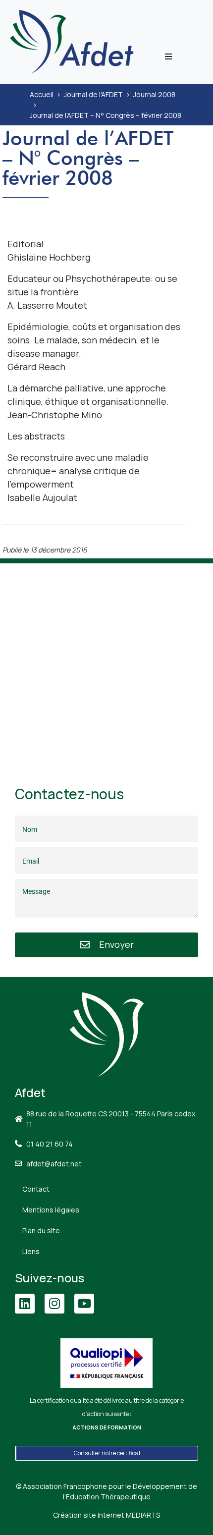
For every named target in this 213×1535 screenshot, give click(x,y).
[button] (168, 56)
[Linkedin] (25, 1304)
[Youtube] (84, 1304)
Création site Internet (106, 1515)
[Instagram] (54, 1304)
